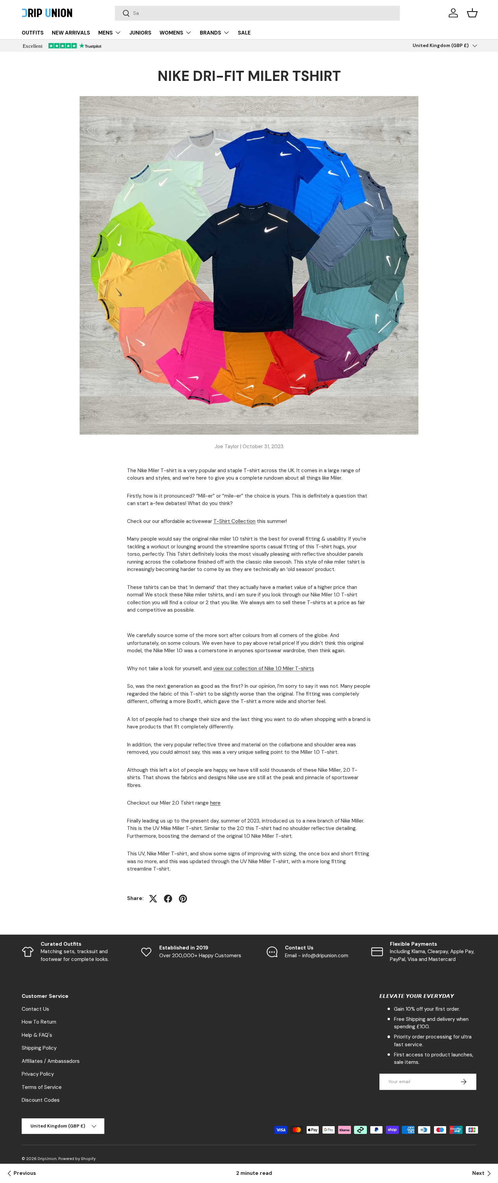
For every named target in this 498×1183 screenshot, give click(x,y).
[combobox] (257, 13)
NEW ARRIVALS (71, 32)
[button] (472, 12)
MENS (105, 32)
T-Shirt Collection (234, 521)
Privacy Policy (38, 1074)
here (215, 802)
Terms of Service (42, 1087)
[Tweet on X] (153, 898)
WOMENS (171, 32)
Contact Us (35, 1009)
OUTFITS (33, 32)
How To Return (39, 1021)
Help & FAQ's (37, 1035)
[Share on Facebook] (168, 898)
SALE (244, 32)
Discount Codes (41, 1100)
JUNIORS (140, 32)
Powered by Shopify (77, 1158)
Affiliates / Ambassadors (51, 1061)
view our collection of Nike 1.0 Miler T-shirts (263, 668)
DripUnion (47, 1158)
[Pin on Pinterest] (182, 898)
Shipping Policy (39, 1048)
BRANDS (210, 32)
